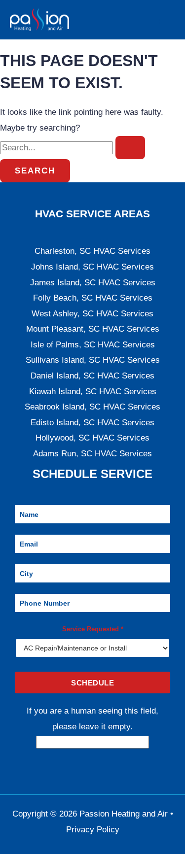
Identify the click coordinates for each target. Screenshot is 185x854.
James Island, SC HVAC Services (92, 282)
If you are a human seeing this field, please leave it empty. (92, 718)
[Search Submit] (130, 147)
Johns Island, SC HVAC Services (92, 267)
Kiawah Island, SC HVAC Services (92, 391)
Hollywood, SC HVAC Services (92, 438)
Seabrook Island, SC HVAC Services (92, 406)
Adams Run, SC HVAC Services (92, 453)
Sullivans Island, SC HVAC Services (93, 360)
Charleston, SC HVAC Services (92, 251)
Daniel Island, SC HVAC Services (92, 375)
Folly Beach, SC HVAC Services (92, 298)
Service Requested (92, 629)
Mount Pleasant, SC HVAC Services (92, 329)
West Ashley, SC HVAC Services (92, 313)
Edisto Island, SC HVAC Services (92, 422)
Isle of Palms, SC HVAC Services (93, 344)
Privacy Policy (92, 829)
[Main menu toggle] (164, 19)
